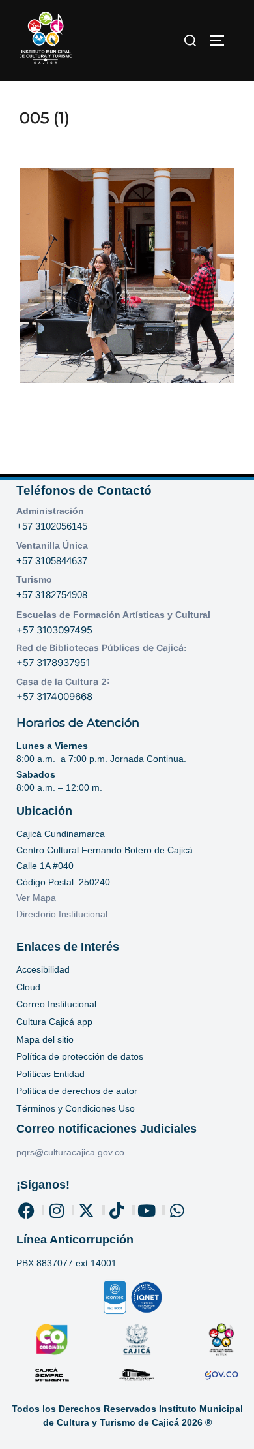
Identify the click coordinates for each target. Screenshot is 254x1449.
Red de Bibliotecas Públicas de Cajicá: (101, 647)
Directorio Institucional (63, 914)
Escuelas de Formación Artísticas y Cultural (113, 614)
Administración (50, 511)
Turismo (34, 579)
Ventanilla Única (52, 545)
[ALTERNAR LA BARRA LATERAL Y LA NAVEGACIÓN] (221, 40)
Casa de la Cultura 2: (62, 681)
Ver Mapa (36, 897)
